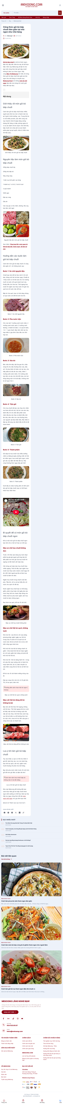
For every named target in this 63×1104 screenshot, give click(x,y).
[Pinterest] (8, 812)
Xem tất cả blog (5, 859)
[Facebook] (4, 812)
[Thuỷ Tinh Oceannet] (35, 1082)
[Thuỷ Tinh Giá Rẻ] (31, 1084)
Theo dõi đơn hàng (48, 1043)
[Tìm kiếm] (60, 13)
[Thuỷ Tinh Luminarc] (35, 1084)
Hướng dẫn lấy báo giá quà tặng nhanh (52, 1058)
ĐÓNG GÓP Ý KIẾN (9, 1012)
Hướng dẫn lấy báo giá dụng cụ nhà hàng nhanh (51, 1054)
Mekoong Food (17, 21)
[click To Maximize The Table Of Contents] (4, 90)
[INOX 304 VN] (27, 1087)
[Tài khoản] (60, 5)
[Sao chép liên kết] (23, 812)
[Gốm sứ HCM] (27, 1084)
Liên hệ (37, 17)
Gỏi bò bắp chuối (8, 62)
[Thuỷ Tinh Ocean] (23, 1087)
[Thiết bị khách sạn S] (35, 1087)
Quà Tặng (12, 17)
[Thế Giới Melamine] (27, 1082)
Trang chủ (3, 21)
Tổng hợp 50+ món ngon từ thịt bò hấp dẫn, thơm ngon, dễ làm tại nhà (15, 246)
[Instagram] (18, 1018)
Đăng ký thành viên (6, 1041)
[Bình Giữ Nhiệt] (31, 1082)
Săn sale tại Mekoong (7, 1051)
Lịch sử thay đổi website (28, 1056)
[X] (15, 812)
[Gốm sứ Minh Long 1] (23, 1084)
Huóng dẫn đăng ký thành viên (51, 1051)
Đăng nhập (46, 17)
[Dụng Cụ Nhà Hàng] (31, 1087)
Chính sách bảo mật (27, 1046)
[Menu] (3, 5)
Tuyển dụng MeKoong (7, 1079)
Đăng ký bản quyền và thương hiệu (30, 1059)
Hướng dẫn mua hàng (49, 1048)
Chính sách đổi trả (27, 1041)
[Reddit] (12, 812)
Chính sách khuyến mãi (28, 1043)
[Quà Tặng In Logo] (39, 1087)
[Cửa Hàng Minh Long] (39, 1082)
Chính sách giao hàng (28, 1048)
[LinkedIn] (19, 812)
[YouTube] (22, 1018)
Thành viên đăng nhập (7, 1043)
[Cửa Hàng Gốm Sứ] (39, 1084)
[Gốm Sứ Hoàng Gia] (23, 1082)
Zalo (8, 1018)
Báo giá (4, 17)
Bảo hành (3, 1077)
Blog (10, 21)
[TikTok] (13, 1018)
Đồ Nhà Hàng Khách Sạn (25, 17)
